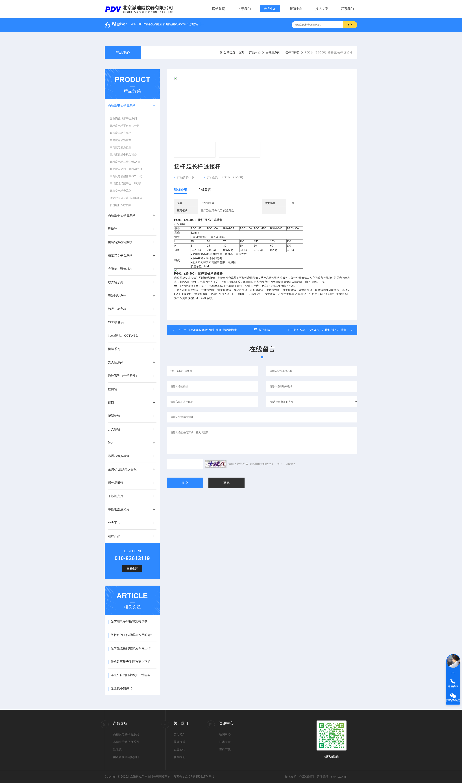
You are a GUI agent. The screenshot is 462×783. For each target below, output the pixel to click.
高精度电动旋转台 (120, 140)
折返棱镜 (114, 416)
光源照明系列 (117, 295)
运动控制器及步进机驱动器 (126, 197)
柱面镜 (112, 389)
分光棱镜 (114, 429)
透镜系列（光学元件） (123, 376)
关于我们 (244, 9)
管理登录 (322, 776)
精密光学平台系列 (120, 255)
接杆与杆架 (292, 52)
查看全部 (132, 568)
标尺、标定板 (117, 309)
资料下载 (225, 749)
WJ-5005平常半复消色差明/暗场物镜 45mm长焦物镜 (164, 24)
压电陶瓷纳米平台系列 (123, 118)
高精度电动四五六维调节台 (126, 169)
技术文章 (321, 9)
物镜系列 (114, 349)
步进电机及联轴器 (120, 205)
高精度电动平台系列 (122, 105)
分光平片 (114, 523)
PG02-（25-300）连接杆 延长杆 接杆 (322, 329)
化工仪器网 (306, 776)
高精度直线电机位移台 (123, 154)
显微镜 (112, 228)
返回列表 (265, 329)
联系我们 (347, 9)
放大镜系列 (115, 282)
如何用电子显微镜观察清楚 (129, 621)
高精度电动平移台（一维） (126, 125)
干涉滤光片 (115, 496)
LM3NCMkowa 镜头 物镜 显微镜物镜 (213, 329)
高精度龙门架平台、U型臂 (125, 183)
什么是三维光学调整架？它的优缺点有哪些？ (133, 661)
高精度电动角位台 (120, 147)
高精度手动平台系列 (122, 215)
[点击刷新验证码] (215, 464)
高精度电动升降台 (120, 132)
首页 (241, 52)
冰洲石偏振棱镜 (118, 456)
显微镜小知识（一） (124, 688)
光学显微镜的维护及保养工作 (131, 648)
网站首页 (218, 9)
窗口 (111, 402)
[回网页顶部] (453, 672)
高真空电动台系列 (120, 190)
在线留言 (204, 190)
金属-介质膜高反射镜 (122, 469)
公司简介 (179, 734)
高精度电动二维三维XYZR (125, 161)
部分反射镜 (115, 482)
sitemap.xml (338, 776)
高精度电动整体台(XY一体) (126, 176)
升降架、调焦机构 (120, 269)
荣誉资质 (179, 741)
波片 (111, 442)
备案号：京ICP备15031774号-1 (193, 776)
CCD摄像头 (116, 322)
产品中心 (270, 9)
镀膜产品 (114, 536)
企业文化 (179, 749)
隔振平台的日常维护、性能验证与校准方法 (133, 675)
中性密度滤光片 (118, 509)
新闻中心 (295, 9)
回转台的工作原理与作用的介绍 (132, 635)
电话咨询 (453, 686)
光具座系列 (273, 52)
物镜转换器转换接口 (122, 242)
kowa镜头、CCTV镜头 (123, 335)
